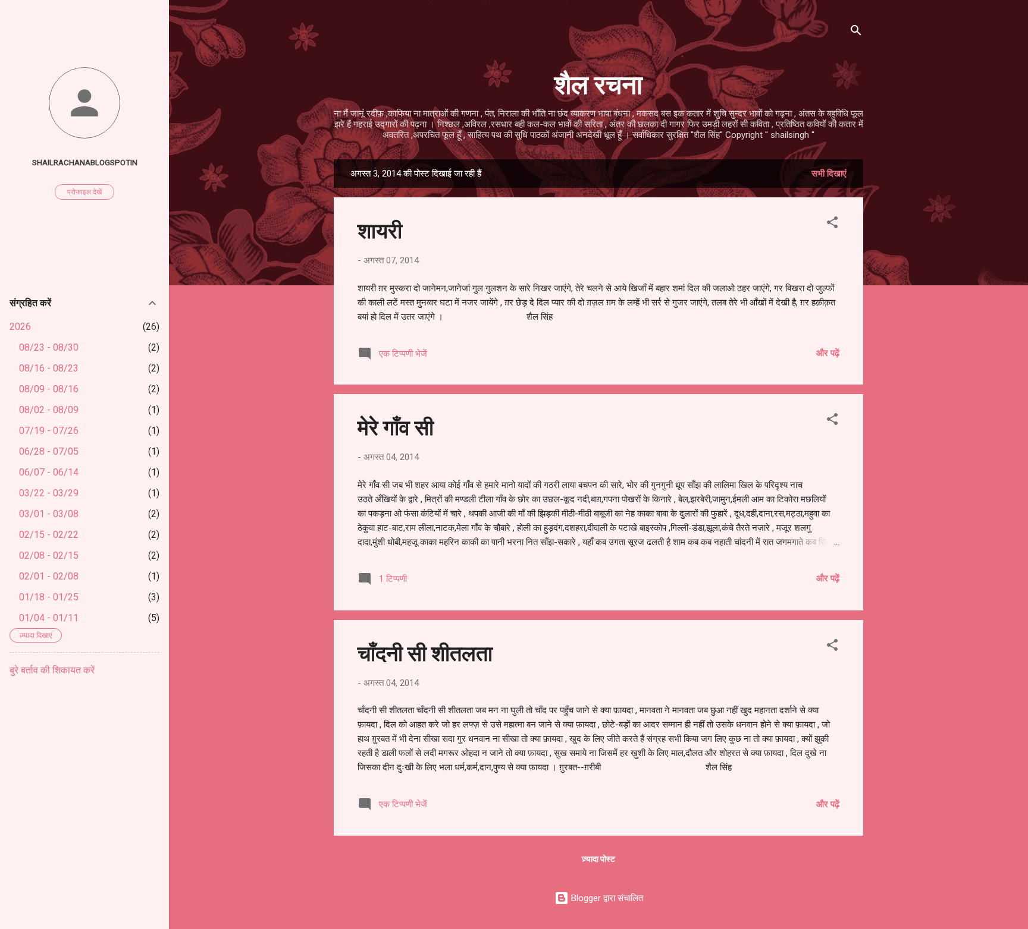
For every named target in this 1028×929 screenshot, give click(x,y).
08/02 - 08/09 (49, 409)
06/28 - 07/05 (49, 451)
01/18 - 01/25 (49, 597)
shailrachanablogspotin (84, 162)
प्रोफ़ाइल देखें (84, 192)
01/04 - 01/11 (49, 617)
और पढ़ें (827, 353)
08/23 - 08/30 (49, 347)
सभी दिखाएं (829, 173)
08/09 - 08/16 (49, 389)
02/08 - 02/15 (49, 555)
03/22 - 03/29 (49, 493)
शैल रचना (598, 82)
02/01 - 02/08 (49, 576)
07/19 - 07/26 (49, 430)
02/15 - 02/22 (49, 534)
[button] (832, 224)
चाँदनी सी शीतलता (425, 652)
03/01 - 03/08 (49, 513)
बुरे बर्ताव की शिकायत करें (52, 670)
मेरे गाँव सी (396, 426)
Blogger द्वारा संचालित (606, 898)
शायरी (380, 229)
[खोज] (856, 32)
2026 (20, 326)
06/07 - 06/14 (49, 472)
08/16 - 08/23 (49, 368)
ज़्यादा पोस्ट (598, 859)
